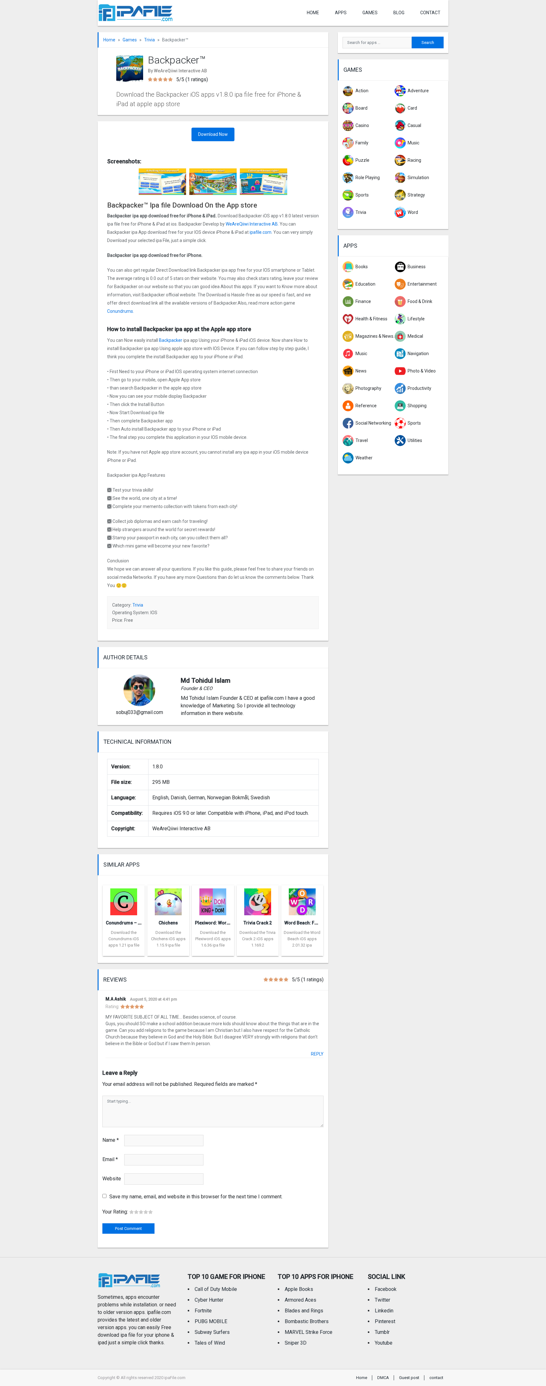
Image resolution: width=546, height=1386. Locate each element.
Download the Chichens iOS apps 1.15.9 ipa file (168, 938)
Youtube (383, 1343)
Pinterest (385, 1321)
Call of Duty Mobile (216, 1289)
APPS (341, 12)
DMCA (383, 1377)
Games (370, 12)
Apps (350, 245)
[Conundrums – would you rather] (123, 900)
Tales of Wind (210, 1343)
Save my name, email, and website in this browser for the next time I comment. (195, 1197)
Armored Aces (300, 1300)
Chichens (168, 922)
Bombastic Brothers (307, 1321)
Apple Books (299, 1289)
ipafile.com (260, 232)
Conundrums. (120, 311)
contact (430, 12)
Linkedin (384, 1311)
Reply (317, 1053)
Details (123, 951)
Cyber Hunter (209, 1300)
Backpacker (170, 340)
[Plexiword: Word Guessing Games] (212, 900)
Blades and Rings (304, 1311)
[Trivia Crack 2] (257, 900)
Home (313, 12)
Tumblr (382, 1332)
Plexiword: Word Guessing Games (230, 922)
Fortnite (203, 1311)
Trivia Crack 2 (258, 922)
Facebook (386, 1289)
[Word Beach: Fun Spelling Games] (302, 900)
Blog (398, 12)
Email (110, 1159)
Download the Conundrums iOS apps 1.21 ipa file (123, 938)
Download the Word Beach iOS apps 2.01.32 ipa (302, 938)
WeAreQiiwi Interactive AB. (252, 224)
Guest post (409, 1377)
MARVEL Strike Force (308, 1332)
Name (110, 1140)
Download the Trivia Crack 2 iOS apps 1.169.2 (258, 938)
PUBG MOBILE (211, 1321)
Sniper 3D (295, 1343)
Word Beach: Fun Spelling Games (318, 922)
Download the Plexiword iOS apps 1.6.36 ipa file (213, 938)
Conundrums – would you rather (139, 922)
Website (111, 1179)
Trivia (149, 39)
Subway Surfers (212, 1332)
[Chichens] (168, 900)
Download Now (213, 134)
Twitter (382, 1300)
